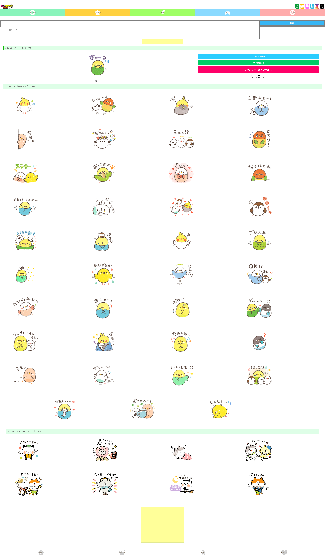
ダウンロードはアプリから (258, 69)
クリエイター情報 (258, 56)
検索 (292, 23)
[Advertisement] (162, 525)
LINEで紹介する (258, 62)
